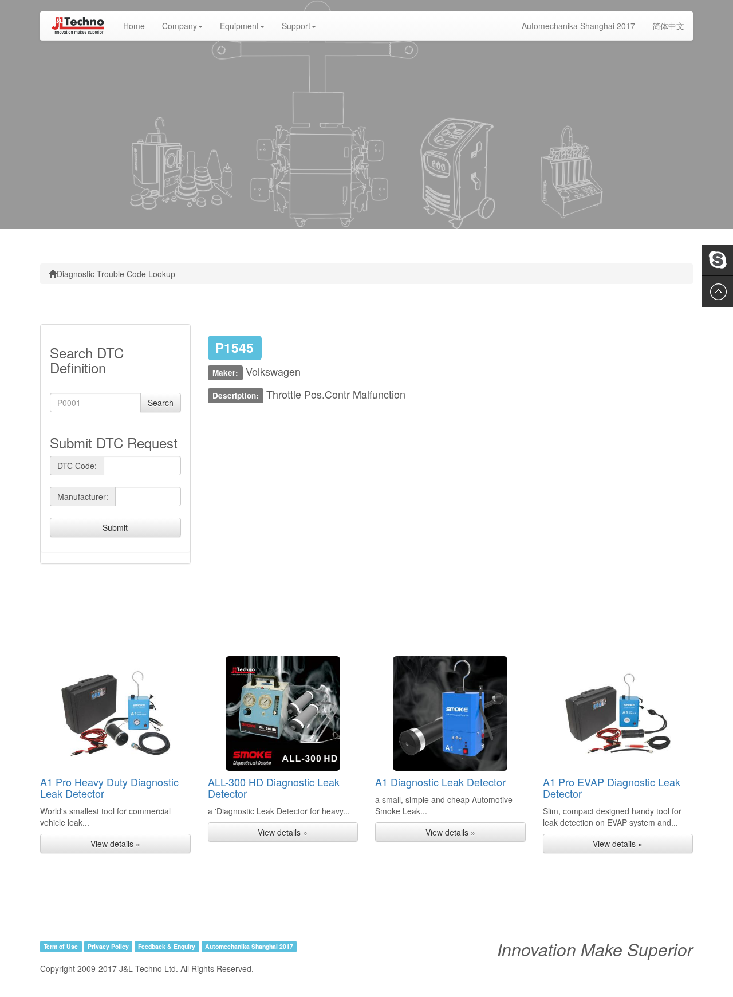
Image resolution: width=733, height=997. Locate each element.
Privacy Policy (108, 946)
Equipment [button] (239, 25)
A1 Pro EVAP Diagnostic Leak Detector (611, 787)
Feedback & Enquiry (166, 946)
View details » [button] (115, 843)
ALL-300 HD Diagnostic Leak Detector (274, 787)
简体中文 (668, 25)
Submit (115, 527)
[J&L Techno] (77, 25)
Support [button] (296, 25)
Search (161, 402)
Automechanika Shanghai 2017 (578, 25)
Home (138, 25)
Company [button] (179, 25)
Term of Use (61, 946)
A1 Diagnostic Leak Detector (440, 781)
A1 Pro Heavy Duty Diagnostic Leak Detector (109, 787)
